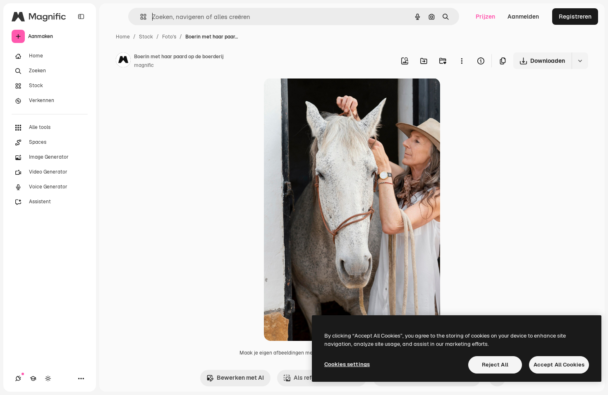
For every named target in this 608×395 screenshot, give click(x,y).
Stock (146, 36)
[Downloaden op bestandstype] (580, 60)
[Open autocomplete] (140, 17)
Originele (318, 94)
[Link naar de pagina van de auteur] (123, 61)
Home (123, 36)
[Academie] (33, 378)
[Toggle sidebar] (81, 16)
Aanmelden (523, 16)
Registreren (575, 16)
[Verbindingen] (18, 378)
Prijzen (485, 16)
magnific (144, 65)
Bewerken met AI (240, 377)
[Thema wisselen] (48, 378)
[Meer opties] (461, 60)
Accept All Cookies (559, 364)
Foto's (169, 36)
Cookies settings (347, 364)
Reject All (495, 364)
